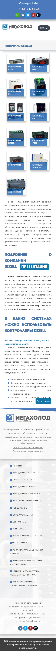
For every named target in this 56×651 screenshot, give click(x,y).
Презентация (34, 267)
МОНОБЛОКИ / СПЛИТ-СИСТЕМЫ (27, 536)
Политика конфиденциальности (28, 451)
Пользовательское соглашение (28, 447)
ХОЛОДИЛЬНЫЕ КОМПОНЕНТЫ (26, 494)
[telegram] (28, 15)
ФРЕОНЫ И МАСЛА (20, 543)
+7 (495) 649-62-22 (28, 8)
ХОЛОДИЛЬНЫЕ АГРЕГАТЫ (24, 473)
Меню (45, 28)
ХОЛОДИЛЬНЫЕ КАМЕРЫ (24, 487)
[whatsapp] (17, 15)
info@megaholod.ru (28, 3)
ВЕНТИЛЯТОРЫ (19, 522)
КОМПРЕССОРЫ (19, 529)
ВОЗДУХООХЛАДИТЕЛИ (23, 515)
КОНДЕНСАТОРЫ (20, 508)
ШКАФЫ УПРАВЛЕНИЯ (23, 480)
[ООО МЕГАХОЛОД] (17, 26)
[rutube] (38, 15)
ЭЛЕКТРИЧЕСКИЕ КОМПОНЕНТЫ (27, 501)
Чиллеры (17, 466)
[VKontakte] (22, 15)
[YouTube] (33, 15)
